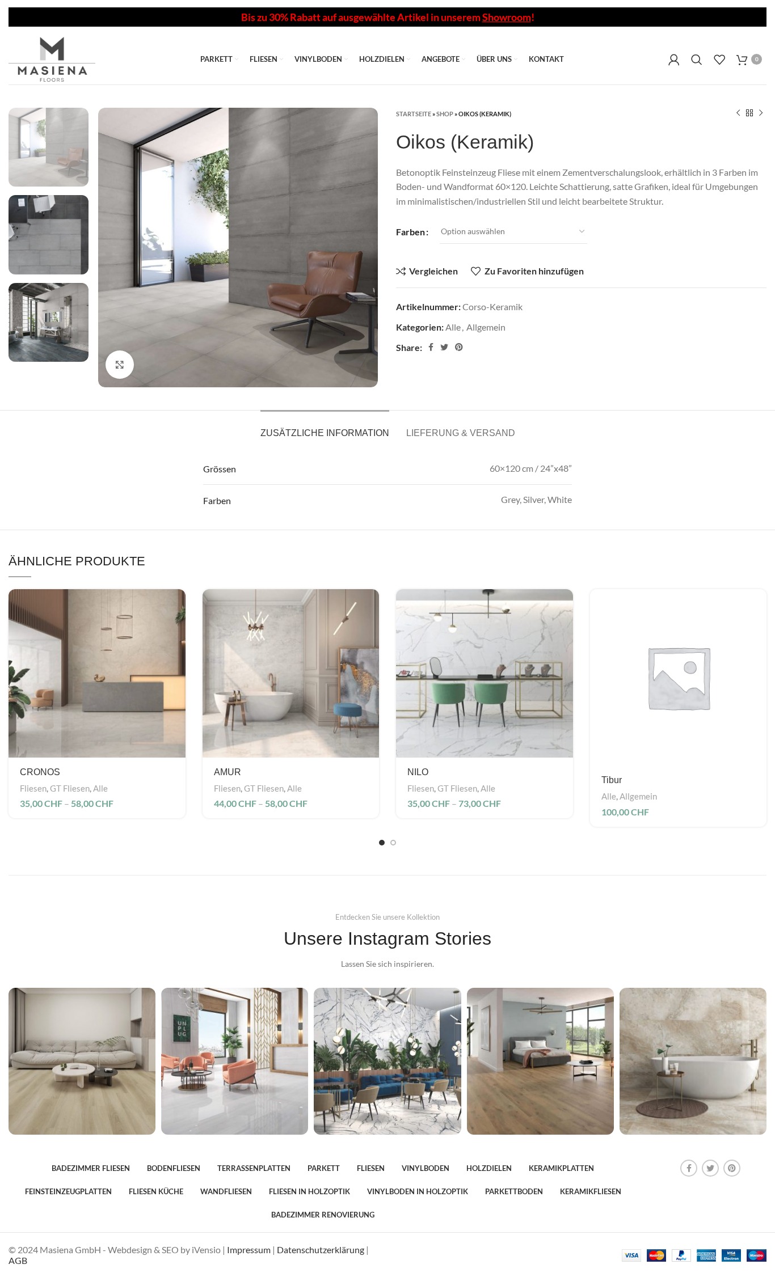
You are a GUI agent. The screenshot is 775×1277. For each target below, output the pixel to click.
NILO (417, 772)
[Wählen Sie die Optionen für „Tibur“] (758, 607)
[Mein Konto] (674, 59)
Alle (453, 327)
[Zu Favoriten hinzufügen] (177, 658)
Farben (410, 231)
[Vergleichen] (177, 633)
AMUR (227, 772)
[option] (49, 147)
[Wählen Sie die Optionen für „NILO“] (564, 607)
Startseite (413, 113)
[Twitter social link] (444, 347)
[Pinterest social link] (459, 347)
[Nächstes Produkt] (760, 113)
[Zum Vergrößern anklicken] (120, 364)
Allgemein (486, 327)
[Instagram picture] (82, 1061)
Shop (444, 113)
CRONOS (40, 772)
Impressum (249, 1249)
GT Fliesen (70, 788)
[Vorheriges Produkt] (738, 113)
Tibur (611, 780)
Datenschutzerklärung (320, 1249)
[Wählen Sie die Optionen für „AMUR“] (370, 607)
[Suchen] (696, 59)
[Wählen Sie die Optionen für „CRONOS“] (177, 607)
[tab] (324, 427)
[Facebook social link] (431, 347)
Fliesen (33, 788)
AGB (18, 1260)
